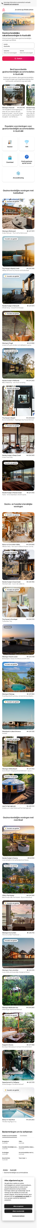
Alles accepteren (18, 1206)
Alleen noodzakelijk (18, 1211)
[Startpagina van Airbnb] (3, 10)
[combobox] (18, 46)
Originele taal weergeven (11, 4)
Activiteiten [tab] (23, 1135)
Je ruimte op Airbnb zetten (24, 10)
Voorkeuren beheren (18, 1216)
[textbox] (10, 53)
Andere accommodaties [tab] (9, 1135)
